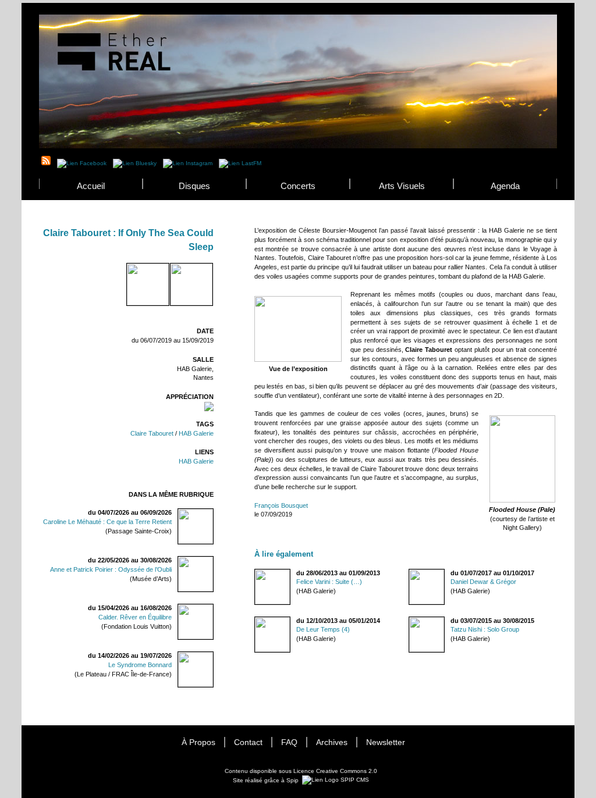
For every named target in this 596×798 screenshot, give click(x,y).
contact (248, 742)
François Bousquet (281, 505)
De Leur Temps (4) (323, 629)
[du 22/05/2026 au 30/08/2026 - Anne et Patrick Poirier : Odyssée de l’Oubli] (208, 564)
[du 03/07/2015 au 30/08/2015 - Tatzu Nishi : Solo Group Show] (409, 621)
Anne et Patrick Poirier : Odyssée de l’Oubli (111, 569)
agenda (505, 186)
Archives (331, 742)
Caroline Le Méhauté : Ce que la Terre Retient (107, 521)
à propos (198, 742)
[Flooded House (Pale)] (522, 500)
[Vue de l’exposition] (131, 271)
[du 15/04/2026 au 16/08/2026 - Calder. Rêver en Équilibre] (208, 612)
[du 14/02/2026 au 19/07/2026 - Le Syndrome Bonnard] (208, 660)
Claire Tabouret (151, 433)
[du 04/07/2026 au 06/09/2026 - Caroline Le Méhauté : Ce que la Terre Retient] (208, 517)
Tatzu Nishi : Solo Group (484, 629)
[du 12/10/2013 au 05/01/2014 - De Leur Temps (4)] (255, 621)
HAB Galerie (196, 433)
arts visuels (402, 186)
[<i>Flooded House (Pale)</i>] (175, 271)
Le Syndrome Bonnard (140, 664)
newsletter (385, 742)
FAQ (289, 742)
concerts (298, 186)
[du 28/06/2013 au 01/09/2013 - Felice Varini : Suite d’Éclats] (255, 573)
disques (194, 186)
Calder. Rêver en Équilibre (135, 617)
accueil (91, 186)
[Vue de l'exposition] (298, 359)
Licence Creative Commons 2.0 (335, 771)
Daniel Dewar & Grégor (483, 581)
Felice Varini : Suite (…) (329, 581)
